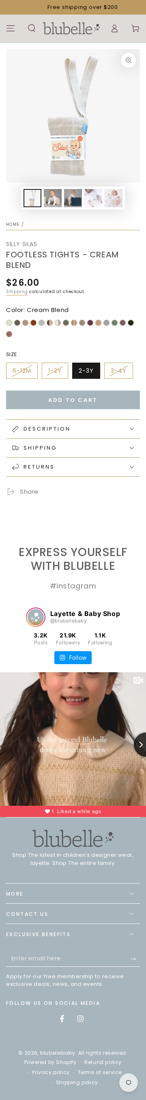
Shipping (17, 292)
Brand (27, 509)
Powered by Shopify (50, 1062)
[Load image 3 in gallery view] (73, 198)
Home (12, 224)
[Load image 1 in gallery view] (32, 198)
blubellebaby (57, 1052)
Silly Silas (21, 244)
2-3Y (86, 371)
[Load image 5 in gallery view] (113, 198)
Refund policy (103, 1062)
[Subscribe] (135, 959)
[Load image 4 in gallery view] (93, 198)
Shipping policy (77, 1082)
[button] (31, 28)
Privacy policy (50, 1072)
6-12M (22, 371)
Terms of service (100, 1072)
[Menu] (10, 28)
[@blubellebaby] (36, 617)
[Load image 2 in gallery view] (53, 198)
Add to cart (73, 400)
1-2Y (55, 371)
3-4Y (119, 371)
